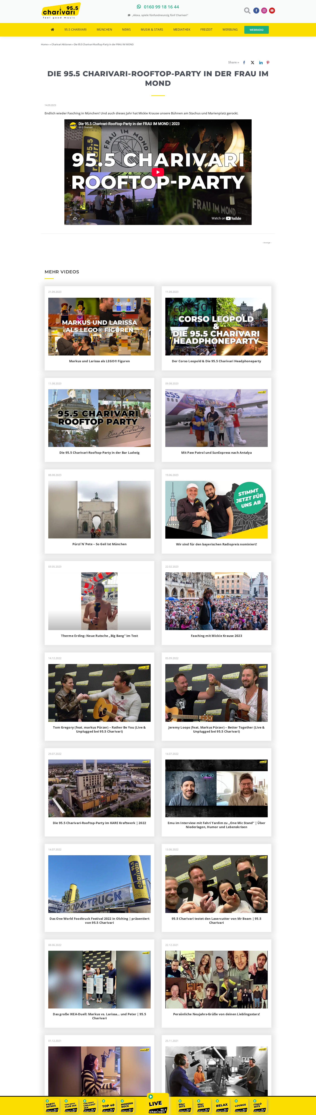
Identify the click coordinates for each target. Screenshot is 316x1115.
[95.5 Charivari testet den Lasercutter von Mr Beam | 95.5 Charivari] (216, 857)
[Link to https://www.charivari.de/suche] (247, 10)
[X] (252, 62)
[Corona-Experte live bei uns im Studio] (216, 1048)
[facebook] (256, 11)
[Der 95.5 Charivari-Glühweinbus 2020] (99, 665)
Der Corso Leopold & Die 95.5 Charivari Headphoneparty (216, 361)
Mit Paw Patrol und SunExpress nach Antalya (216, 452)
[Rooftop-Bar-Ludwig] (99, 391)
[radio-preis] (216, 482)
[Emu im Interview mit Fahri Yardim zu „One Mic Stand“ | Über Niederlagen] (216, 761)
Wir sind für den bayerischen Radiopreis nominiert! (216, 544)
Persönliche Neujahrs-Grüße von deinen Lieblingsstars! (216, 1014)
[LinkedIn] (260, 62)
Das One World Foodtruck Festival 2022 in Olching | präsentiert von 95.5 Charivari (99, 920)
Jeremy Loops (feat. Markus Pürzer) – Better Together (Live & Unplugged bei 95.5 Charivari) (216, 729)
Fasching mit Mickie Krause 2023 (216, 636)
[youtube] (272, 11)
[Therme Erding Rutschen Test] (99, 574)
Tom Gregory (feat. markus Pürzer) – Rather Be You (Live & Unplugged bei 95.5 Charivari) (99, 729)
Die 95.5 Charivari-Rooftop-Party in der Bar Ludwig (99, 452)
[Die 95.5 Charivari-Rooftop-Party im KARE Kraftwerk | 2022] (99, 761)
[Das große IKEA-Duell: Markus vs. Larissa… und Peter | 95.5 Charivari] (99, 952)
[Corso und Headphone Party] (216, 299)
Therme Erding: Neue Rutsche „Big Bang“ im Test (99, 636)
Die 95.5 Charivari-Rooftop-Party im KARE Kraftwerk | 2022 (99, 823)
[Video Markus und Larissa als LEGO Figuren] (99, 299)
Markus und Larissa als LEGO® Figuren (99, 361)
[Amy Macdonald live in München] (99, 1048)
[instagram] (264, 11)
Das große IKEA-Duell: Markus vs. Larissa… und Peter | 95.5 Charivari (99, 1016)
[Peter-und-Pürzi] (99, 482)
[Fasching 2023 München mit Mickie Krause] (216, 574)
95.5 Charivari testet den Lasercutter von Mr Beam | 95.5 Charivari (216, 920)
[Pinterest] (267, 62)
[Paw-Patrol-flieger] (216, 391)
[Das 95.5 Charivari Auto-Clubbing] (99, 857)
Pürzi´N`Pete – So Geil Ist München (99, 544)
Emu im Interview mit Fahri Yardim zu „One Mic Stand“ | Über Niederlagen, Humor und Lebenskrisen (217, 825)
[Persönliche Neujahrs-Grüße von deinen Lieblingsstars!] (216, 952)
